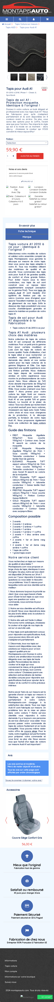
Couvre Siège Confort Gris (27, 837)
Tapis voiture (11, 966)
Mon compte (11, 971)
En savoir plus (27, 225)
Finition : (10, 139)
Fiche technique (27, 231)
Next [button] (46, 77)
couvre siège (30, 731)
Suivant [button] (44, 53)
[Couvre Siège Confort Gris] (27, 815)
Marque (27, 236)
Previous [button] (7, 77)
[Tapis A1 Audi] (14, 77)
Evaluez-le (28, 181)
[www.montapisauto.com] (27, 8)
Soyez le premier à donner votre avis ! (24, 780)
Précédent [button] (9, 53)
